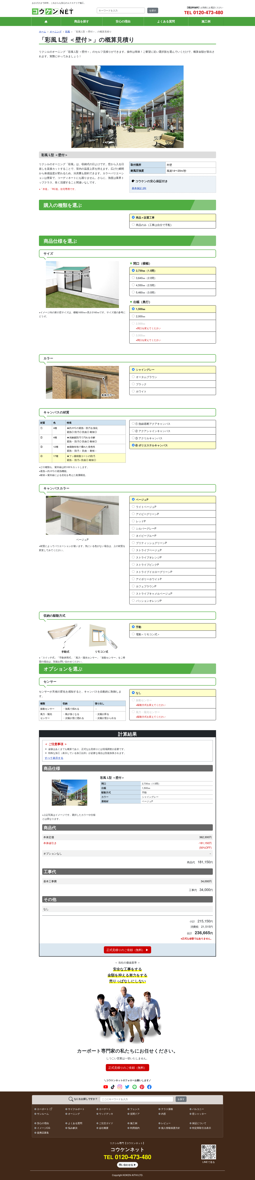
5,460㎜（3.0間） (146, 292)
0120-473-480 (203, 12)
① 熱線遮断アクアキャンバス (152, 423)
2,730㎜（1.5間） (146, 271)
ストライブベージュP (149, 550)
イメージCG (43, 1128)
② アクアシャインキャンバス (152, 431)
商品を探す (81, 21)
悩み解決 (72, 1128)
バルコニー (198, 1109)
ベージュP (142, 499)
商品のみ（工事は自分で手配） (154, 225)
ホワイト (141, 391)
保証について (199, 1123)
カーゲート (105, 1109)
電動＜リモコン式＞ (148, 634)
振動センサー (151, 702)
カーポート (43, 1109)
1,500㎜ (140, 309)
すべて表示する (54, 758)
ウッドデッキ (106, 1113)
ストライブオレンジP (149, 557)
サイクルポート (76, 1109)
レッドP (141, 521)
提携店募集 (43, 1132)
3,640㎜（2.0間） (146, 278)
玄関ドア (135, 1113)
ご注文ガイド (106, 1123)
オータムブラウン (146, 377)
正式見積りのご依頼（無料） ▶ (127, 950)
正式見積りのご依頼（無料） (127, 1067)
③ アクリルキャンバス (148, 438)
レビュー (166, 1123)
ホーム (42, 31)
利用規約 (135, 1128)
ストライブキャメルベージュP (154, 593)
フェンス (135, 1109)
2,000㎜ (140, 316)
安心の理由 (123, 21)
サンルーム (43, 1113)
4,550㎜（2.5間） (146, 285)
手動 (138, 627)
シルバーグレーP (146, 528)
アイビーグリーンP (147, 514)
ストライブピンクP (147, 564)
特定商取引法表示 (201, 1128)
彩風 (67, 31)
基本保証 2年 (139, 188)
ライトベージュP (146, 507)
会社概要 (103, 1128)
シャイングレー (145, 369)
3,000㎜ (148, 337)
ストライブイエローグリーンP (154, 572)
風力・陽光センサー (151, 714)
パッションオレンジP (149, 601)
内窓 (163, 1113)
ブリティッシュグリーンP (151, 543)
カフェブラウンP (146, 586)
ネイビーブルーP (146, 535)
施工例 (206, 21)
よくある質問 (166, 21)
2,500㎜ (148, 325)
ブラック (141, 384)
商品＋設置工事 (145, 217)
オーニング (56, 31)
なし (138, 693)
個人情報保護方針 (170, 1128)
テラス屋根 (167, 1109)
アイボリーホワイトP (149, 579)
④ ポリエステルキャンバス (151, 445)
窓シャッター (199, 1113)
